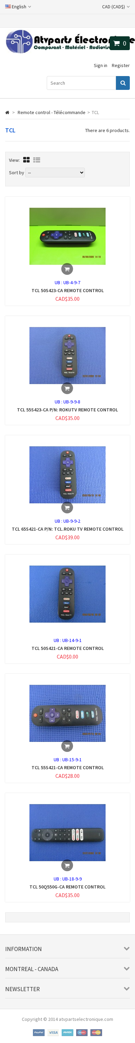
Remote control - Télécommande (52, 112)
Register (121, 65)
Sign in (100, 65)
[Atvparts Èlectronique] (70, 52)
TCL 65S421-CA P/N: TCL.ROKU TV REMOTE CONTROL (68, 529)
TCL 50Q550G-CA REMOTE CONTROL (67, 887)
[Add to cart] (67, 269)
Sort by (16, 172)
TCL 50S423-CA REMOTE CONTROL (68, 290)
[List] (36, 160)
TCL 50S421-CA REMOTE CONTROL (68, 648)
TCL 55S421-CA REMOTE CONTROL (68, 767)
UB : (59, 282)
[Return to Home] (7, 112)
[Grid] (26, 160)
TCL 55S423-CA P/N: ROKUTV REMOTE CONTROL (67, 410)
